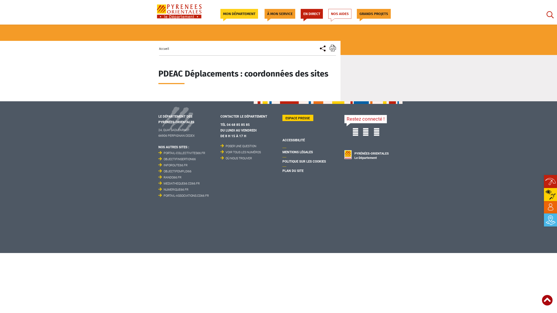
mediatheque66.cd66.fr (182, 183)
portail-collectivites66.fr (184, 153)
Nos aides (340, 14)
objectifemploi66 (177, 171)
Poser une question (241, 146)
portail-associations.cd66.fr (186, 195)
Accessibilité (293, 140)
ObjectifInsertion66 (180, 159)
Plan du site (293, 171)
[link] (550, 207)
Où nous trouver (239, 158)
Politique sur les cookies (304, 161)
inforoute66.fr (176, 165)
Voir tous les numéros (243, 152)
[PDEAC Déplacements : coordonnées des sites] (322, 48)
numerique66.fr (176, 189)
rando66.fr (172, 177)
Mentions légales (297, 152)
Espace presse (297, 118)
